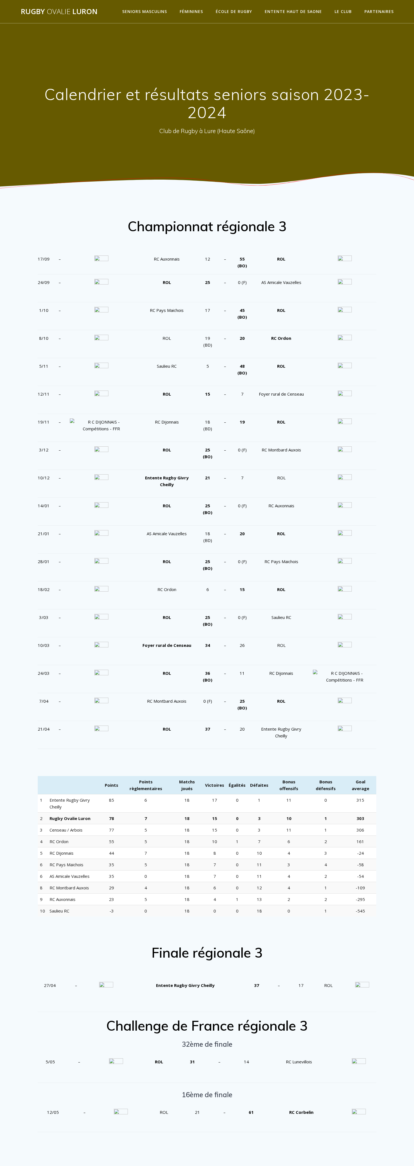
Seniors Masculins (144, 11)
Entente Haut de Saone (293, 11)
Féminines (191, 11)
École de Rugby (234, 11)
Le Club (343, 11)
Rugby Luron (59, 11)
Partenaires (379, 11)
